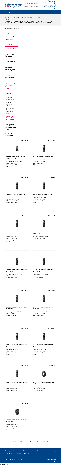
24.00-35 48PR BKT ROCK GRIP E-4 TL (43, 194)
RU (45, 2)
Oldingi (20, 441)
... (25, 441)
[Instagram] (52, 1)
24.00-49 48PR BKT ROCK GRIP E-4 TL (43, 156)
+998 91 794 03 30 (49, 7)
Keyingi (46, 441)
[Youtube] (55, 1)
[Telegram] (55, 3)
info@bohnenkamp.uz (51, 461)
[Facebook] (49, 1)
